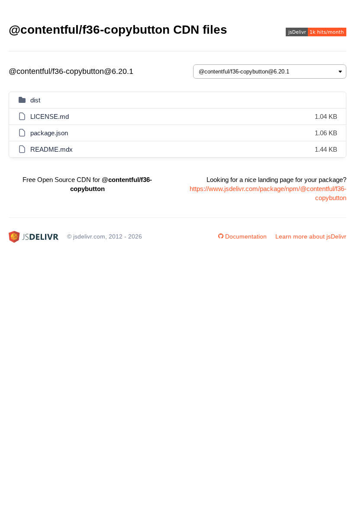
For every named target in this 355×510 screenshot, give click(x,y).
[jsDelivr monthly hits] (316, 33)
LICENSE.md (49, 116)
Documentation (246, 236)
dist (35, 100)
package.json (49, 133)
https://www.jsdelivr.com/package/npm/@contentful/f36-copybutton (268, 193)
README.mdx (51, 149)
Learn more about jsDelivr (310, 236)
